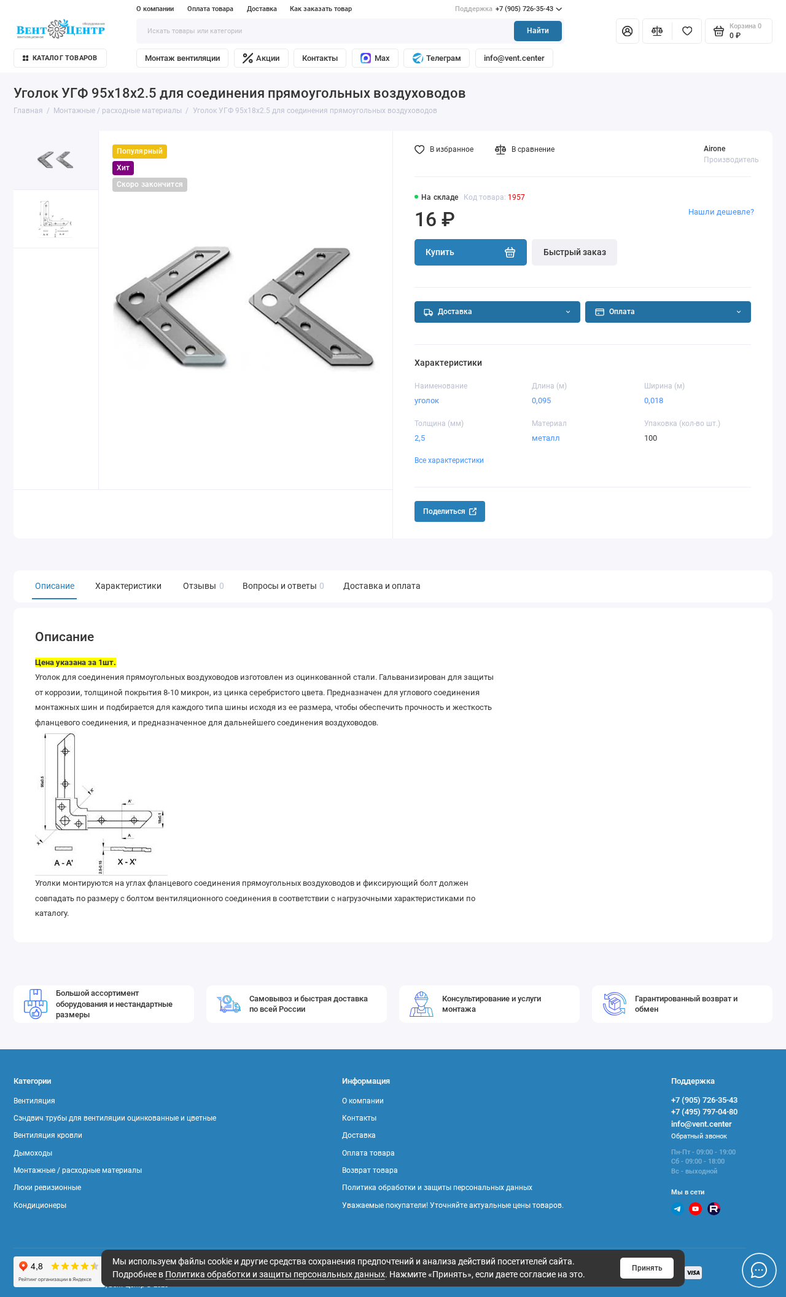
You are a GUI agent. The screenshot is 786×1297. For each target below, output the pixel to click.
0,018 (653, 400)
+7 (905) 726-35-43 (504, 9)
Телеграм (443, 58)
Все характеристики (449, 460)
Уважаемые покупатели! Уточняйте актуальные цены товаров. (453, 1205)
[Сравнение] (657, 30)
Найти (538, 30)
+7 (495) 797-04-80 (704, 1111)
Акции (267, 58)
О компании (155, 9)
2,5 (419, 438)
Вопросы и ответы (282, 586)
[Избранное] (686, 30)
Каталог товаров (65, 58)
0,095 (541, 400)
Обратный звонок (699, 1136)
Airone (714, 148)
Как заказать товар (321, 9)
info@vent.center (514, 58)
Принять (647, 1268)
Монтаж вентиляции (182, 58)
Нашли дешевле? (721, 211)
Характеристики (128, 586)
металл (546, 438)
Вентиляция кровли (48, 1135)
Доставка (262, 9)
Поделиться (444, 511)
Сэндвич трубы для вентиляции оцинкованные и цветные (115, 1118)
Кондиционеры (40, 1205)
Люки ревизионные (47, 1187)
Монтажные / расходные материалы (78, 1170)
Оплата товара (210, 9)
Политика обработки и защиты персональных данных (275, 1274)
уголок (426, 400)
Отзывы (202, 586)
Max (382, 58)
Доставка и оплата (382, 586)
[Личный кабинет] (627, 30)
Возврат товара (370, 1170)
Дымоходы (33, 1153)
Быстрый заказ (574, 252)
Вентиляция (34, 1101)
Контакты (320, 58)
